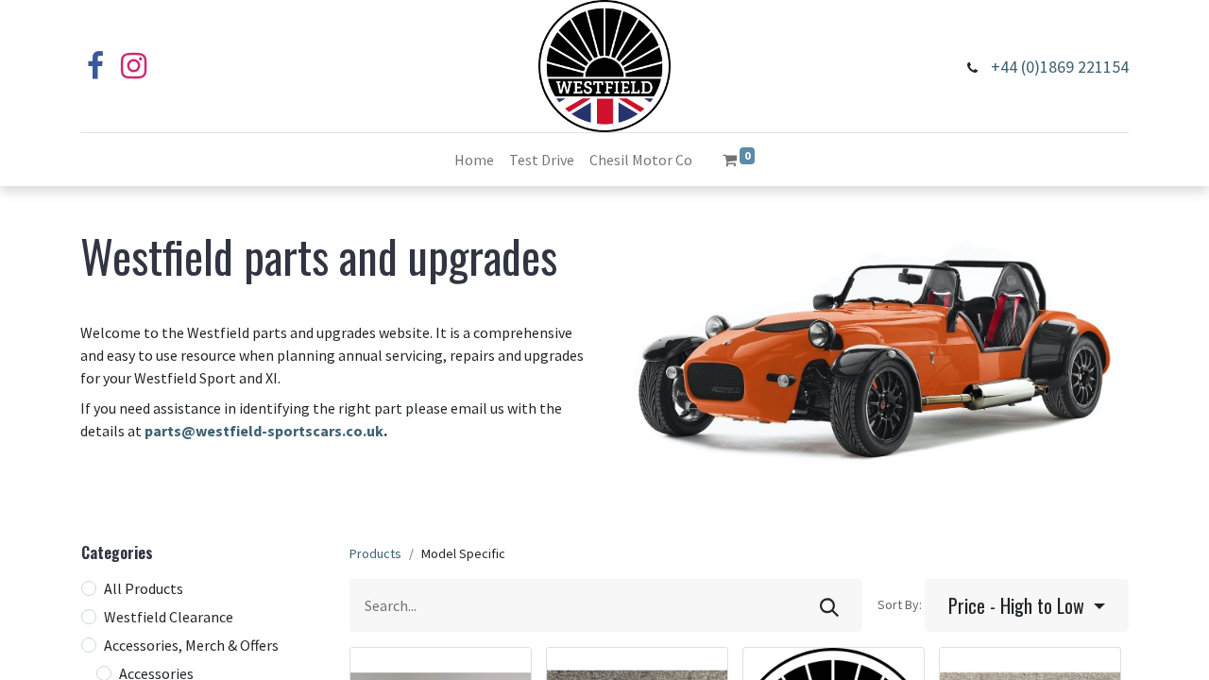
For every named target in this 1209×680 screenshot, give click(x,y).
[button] (1027, 605)
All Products (143, 588)
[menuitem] (474, 159)
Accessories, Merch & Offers (191, 645)
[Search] (829, 605)
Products (375, 553)
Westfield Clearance (168, 616)
